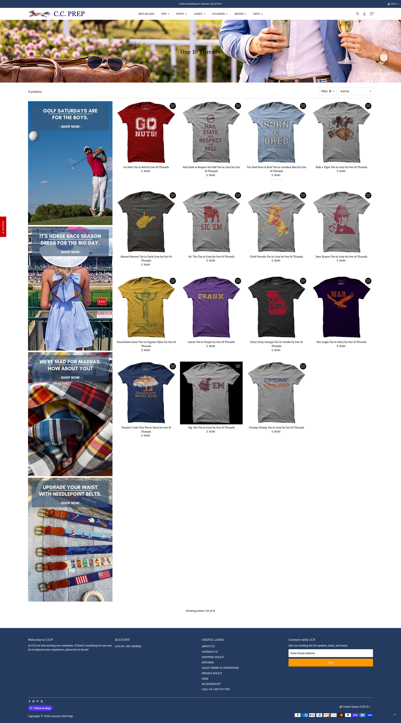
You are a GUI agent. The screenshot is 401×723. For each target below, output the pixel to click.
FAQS (205, 678)
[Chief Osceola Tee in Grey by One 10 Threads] (276, 222)
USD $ (394, 4)
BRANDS (239, 13)
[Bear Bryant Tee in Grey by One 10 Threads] (341, 222)
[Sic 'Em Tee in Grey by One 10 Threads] (211, 222)
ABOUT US (208, 646)
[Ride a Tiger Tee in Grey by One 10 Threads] (341, 132)
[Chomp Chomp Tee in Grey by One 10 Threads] (276, 393)
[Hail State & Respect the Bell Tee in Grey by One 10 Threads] (211, 132)
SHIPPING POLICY (213, 657)
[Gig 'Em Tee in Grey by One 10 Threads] (211, 393)
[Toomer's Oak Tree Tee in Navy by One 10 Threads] (146, 393)
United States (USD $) (356, 706)
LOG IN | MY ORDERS (128, 646)
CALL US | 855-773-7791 (216, 689)
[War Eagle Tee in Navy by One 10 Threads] (341, 307)
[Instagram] (33, 701)
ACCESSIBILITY (211, 683)
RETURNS (208, 662)
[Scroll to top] (395, 714)
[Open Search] (357, 13)
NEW (164, 13)
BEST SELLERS (146, 13)
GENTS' (180, 13)
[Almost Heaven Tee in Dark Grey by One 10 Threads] (146, 222)
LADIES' (198, 13)
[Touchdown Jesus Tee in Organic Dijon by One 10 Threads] (146, 307)
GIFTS (256, 13)
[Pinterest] (37, 701)
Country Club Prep (62, 716)
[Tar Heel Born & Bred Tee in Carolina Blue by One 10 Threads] (276, 132)
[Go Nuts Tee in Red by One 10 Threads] (146, 132)
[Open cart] (371, 13)
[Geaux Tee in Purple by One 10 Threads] (211, 307)
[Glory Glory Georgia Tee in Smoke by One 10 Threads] (276, 307)
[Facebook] (29, 701)
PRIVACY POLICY (212, 673)
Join (330, 662)
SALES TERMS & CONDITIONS (220, 667)
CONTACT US (210, 651)
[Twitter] (42, 701)
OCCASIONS (218, 13)
